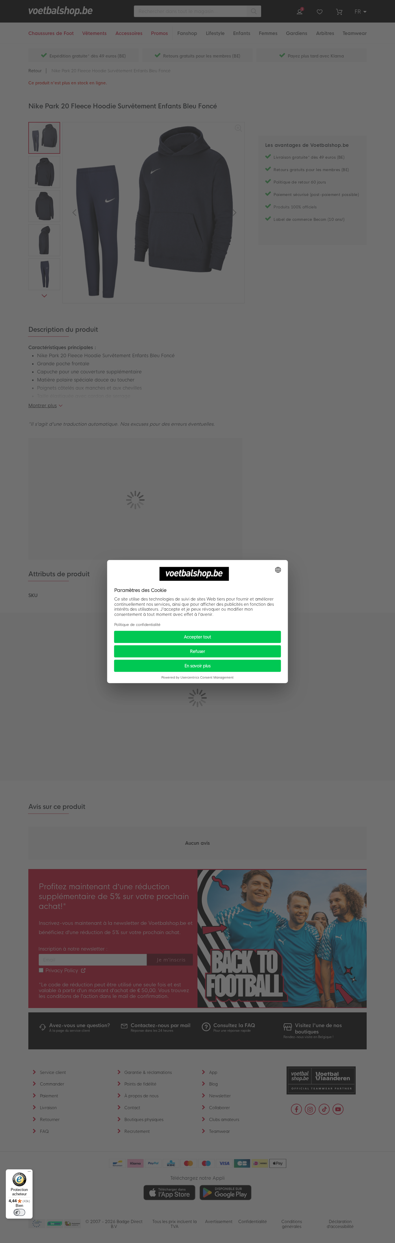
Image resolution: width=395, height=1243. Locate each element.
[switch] (19, 1212)
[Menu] (29, 1172)
